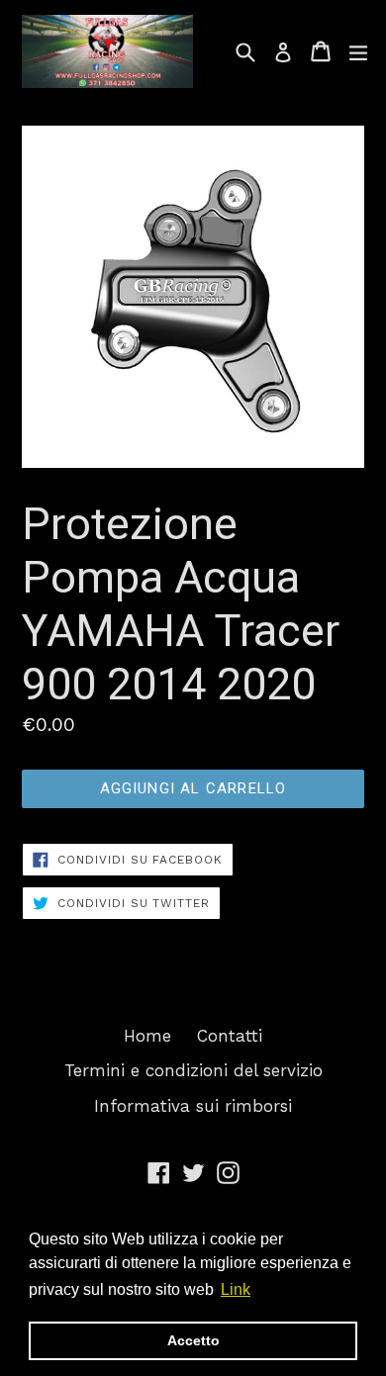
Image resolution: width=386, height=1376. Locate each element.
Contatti (229, 1036)
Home (147, 1036)
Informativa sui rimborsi (193, 1106)
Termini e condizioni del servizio (193, 1070)
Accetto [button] (193, 1340)
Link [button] (235, 1289)
